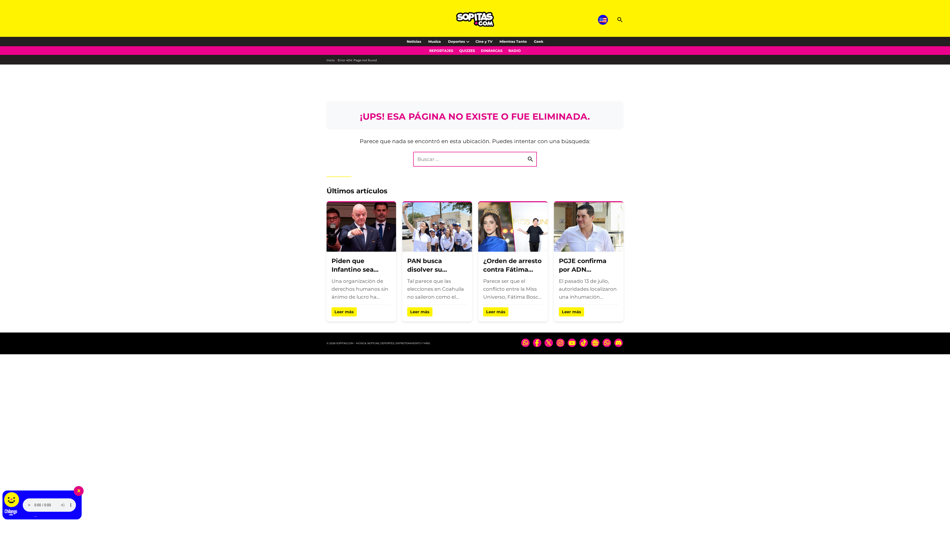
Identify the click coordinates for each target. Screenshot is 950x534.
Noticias (414, 41)
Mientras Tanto (513, 41)
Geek (538, 41)
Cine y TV (483, 41)
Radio (514, 50)
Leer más (344, 312)
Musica (434, 41)
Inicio (331, 60)
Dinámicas (491, 50)
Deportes (456, 41)
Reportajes (441, 50)
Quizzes (467, 50)
